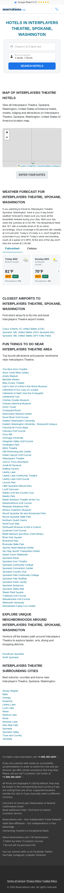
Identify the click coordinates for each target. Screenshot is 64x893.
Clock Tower (9, 407)
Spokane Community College (17, 565)
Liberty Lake (9, 472)
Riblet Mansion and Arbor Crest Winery (22, 534)
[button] (6, 132)
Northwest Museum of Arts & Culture (21, 527)
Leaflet (23, 166)
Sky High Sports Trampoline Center (21, 551)
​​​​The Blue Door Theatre (14, 369)
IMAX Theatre (9, 448)
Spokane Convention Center (17, 568)
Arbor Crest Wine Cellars (15, 372)
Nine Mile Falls (10, 725)
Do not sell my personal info (20, 845)
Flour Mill (7, 434)
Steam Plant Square (12, 592)
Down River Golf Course (15, 417)
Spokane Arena (10, 558)
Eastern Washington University (18, 420)
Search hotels (32, 66)
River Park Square (12, 537)
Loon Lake (8, 708)
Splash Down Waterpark (15, 554)
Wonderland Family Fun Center (19, 606)
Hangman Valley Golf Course (17, 441)
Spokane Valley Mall (13, 589)
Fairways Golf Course (13, 431)
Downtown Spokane (13, 654)
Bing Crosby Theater (13, 383)
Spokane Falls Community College (20, 575)
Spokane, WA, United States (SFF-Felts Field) (26, 335)
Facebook (38, 851)
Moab (5, 718)
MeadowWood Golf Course (17, 503)
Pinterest (41, 855)
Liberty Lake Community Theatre (19, 475)
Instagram (18, 855)
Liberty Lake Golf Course (15, 479)
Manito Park (8, 496)
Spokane (7, 728)
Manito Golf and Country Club (18, 492)
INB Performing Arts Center (16, 451)
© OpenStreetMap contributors (48, 166)
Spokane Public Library (14, 582)
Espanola (7, 701)
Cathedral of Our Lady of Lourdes (20, 389)
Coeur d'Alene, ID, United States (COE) (23, 329)
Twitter (48, 851)
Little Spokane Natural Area (17, 486)
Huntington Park (10, 444)
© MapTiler (31, 166)
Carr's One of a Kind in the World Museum (24, 386)
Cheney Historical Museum (16, 403)
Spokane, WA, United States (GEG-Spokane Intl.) (28, 332)
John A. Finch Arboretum (15, 462)
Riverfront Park (10, 540)
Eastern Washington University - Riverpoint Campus (29, 424)
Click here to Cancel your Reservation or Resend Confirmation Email (28, 804)
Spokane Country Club (14, 571)
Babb (5, 694)
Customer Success (33, 841)
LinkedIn (30, 855)
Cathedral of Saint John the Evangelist (22, 393)
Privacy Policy (34, 881)
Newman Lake (10, 721)
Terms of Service (16, 881)
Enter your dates (32, 174)
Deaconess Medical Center (17, 414)
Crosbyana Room (11, 410)
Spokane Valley (10, 732)
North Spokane (10, 657)
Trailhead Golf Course (14, 595)
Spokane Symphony (13, 585)
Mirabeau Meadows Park (15, 506)
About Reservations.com (15, 837)
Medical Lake (9, 715)
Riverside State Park (13, 544)
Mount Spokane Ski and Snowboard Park (24, 513)
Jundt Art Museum (11, 465)
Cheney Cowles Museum (15, 400)
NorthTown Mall (10, 523)
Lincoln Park (9, 482)
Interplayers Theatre (13, 458)
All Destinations (39, 837)
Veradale (7, 739)
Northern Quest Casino (14, 520)
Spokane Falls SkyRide (14, 578)
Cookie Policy (50, 881)
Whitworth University (13, 602)
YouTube (7, 855)
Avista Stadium (10, 376)
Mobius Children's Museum (16, 510)
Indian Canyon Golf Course (16, 455)
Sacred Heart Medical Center (18, 547)
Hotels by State (13, 841)
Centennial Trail (10, 396)
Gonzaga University (12, 438)
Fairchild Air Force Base (15, 427)
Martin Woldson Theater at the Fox (21, 499)
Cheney (6, 697)
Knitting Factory (10, 468)
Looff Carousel (10, 489)
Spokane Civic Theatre (14, 561)
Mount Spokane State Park (16, 516)
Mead (5, 711)
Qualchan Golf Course (14, 530)
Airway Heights (10, 691)
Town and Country (12, 735)
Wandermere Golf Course (16, 599)
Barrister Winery (11, 379)
